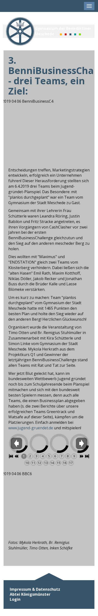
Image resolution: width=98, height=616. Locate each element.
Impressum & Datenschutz (35, 589)
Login (15, 599)
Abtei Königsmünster (30, 594)
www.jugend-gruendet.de (30, 427)
